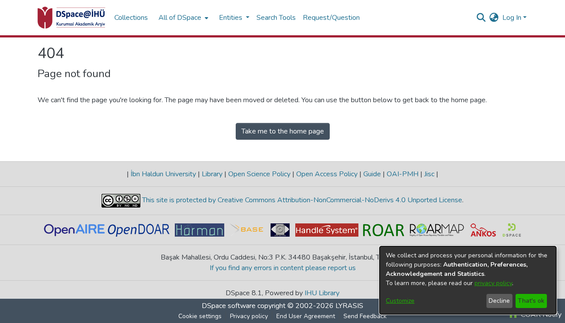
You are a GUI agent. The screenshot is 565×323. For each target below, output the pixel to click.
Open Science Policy (259, 174)
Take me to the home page (282, 131)
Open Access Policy (326, 174)
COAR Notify (540, 314)
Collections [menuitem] (131, 17)
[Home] (71, 18)
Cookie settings (200, 316)
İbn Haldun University (163, 174)
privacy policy (493, 283)
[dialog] (468, 280)
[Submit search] (481, 17)
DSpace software (229, 306)
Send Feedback (365, 316)
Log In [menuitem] (511, 17)
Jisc (429, 174)
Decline (499, 301)
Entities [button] (231, 17)
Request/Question (331, 17)
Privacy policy (249, 316)
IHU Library (322, 293)
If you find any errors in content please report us (283, 268)
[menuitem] (182, 17)
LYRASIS (349, 306)
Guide (372, 174)
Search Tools (276, 17)
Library (212, 174)
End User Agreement (305, 316)
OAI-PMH (402, 174)
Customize (400, 301)
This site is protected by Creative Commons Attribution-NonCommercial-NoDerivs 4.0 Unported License (301, 200)
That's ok (531, 301)
